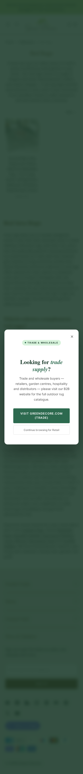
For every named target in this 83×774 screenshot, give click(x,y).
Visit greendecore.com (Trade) (41, 416)
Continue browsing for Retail (41, 430)
